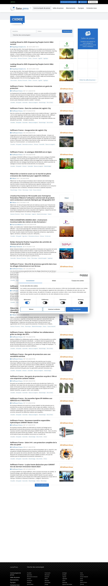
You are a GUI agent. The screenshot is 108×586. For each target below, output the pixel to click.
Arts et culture (14, 58)
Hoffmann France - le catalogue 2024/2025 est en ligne (31, 152)
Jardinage (64, 573)
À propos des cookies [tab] (78, 280)
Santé (30, 190)
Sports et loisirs (83, 582)
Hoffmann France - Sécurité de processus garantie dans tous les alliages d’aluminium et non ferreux (33, 265)
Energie (46, 584)
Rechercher (66, 31)
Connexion (93, 2)
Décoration (47, 574)
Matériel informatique (42, 214)
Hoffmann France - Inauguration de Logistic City (28, 130)
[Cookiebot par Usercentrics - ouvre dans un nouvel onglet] (81, 275)
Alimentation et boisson (27, 144)
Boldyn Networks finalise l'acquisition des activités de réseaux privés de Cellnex (30, 243)
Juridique (64, 574)
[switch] (45, 302)
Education (47, 580)
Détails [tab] (54, 280)
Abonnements (70, 8)
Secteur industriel (37, 190)
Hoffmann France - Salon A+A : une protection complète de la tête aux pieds (33, 443)
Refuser (31, 309)
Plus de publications (42, 485)
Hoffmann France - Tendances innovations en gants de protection (31, 87)
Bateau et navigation (33, 102)
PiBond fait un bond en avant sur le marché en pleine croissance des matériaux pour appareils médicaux (30, 175)
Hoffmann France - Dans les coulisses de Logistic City (30, 108)
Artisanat (36, 144)
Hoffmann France (17, 91)
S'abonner (83, 2)
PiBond (14, 178)
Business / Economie (22, 58)
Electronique (25, 190)
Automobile (25, 102)
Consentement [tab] (30, 280)
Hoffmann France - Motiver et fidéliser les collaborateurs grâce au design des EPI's (32, 333)
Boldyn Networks (17, 247)
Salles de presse (58, 8)
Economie (35, 58)
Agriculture (24, 236)
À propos (81, 8)
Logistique (45, 58)
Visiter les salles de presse (87, 80)
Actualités (13, 102)
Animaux (42, 236)
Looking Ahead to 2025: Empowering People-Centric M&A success (31, 43)
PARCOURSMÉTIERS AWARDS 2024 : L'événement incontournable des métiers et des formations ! (28, 221)
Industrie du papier (42, 258)
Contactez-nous (91, 8)
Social (81, 578)
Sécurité (82, 584)
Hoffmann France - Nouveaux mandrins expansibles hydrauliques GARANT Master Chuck (30, 421)
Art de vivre (47, 236)
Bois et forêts (50, 102)
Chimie (29, 58)
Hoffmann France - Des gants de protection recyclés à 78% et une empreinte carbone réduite (33, 377)
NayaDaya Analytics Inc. (19, 47)
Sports (81, 580)
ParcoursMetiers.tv (18, 224)
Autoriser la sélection (54, 309)
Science (49, 214)
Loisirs (63, 580)
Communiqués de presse (42, 8)
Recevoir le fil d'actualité (69, 2)
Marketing (64, 582)
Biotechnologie (42, 102)
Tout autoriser (77, 309)
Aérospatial (18, 102)
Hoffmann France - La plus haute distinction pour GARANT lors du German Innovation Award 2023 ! (32, 465)
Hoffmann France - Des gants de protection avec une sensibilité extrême (30, 355)
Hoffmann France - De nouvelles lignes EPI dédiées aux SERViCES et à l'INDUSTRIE (31, 399)
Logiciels (40, 58)
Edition (46, 578)
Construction (47, 573)
